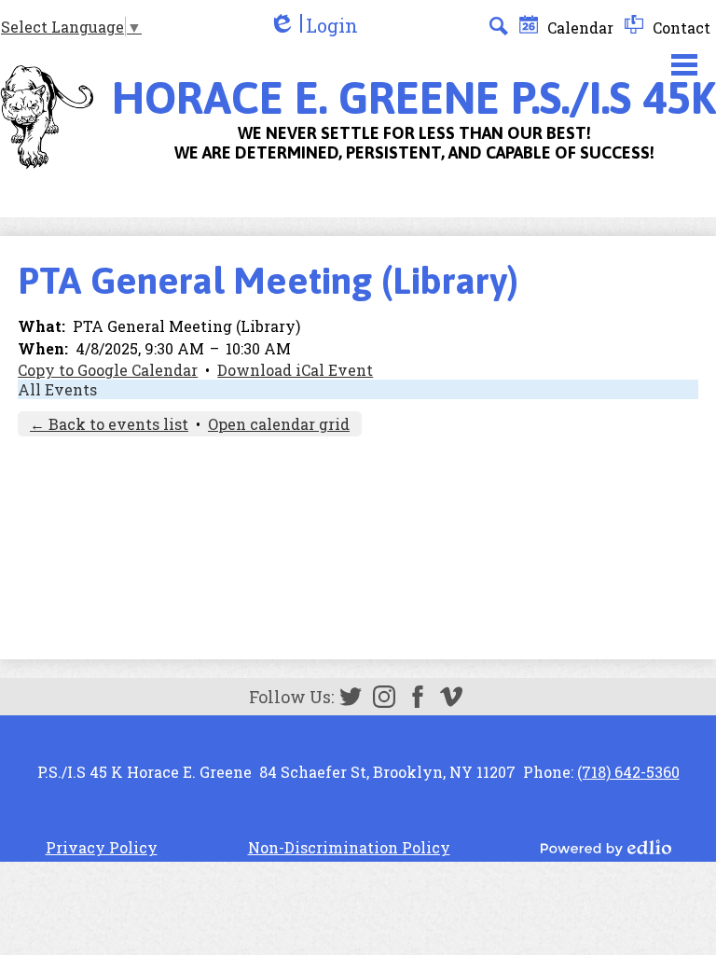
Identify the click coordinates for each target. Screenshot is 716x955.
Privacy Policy (102, 847)
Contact (679, 27)
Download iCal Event (295, 370)
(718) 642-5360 (628, 772)
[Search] (498, 26)
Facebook (417, 696)
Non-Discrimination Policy (349, 847)
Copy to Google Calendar (108, 370)
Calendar (578, 27)
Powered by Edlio (606, 847)
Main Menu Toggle (684, 65)
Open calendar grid (279, 424)
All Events (57, 389)
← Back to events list (109, 424)
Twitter (350, 696)
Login (313, 25)
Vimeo (451, 696)
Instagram (384, 696)
